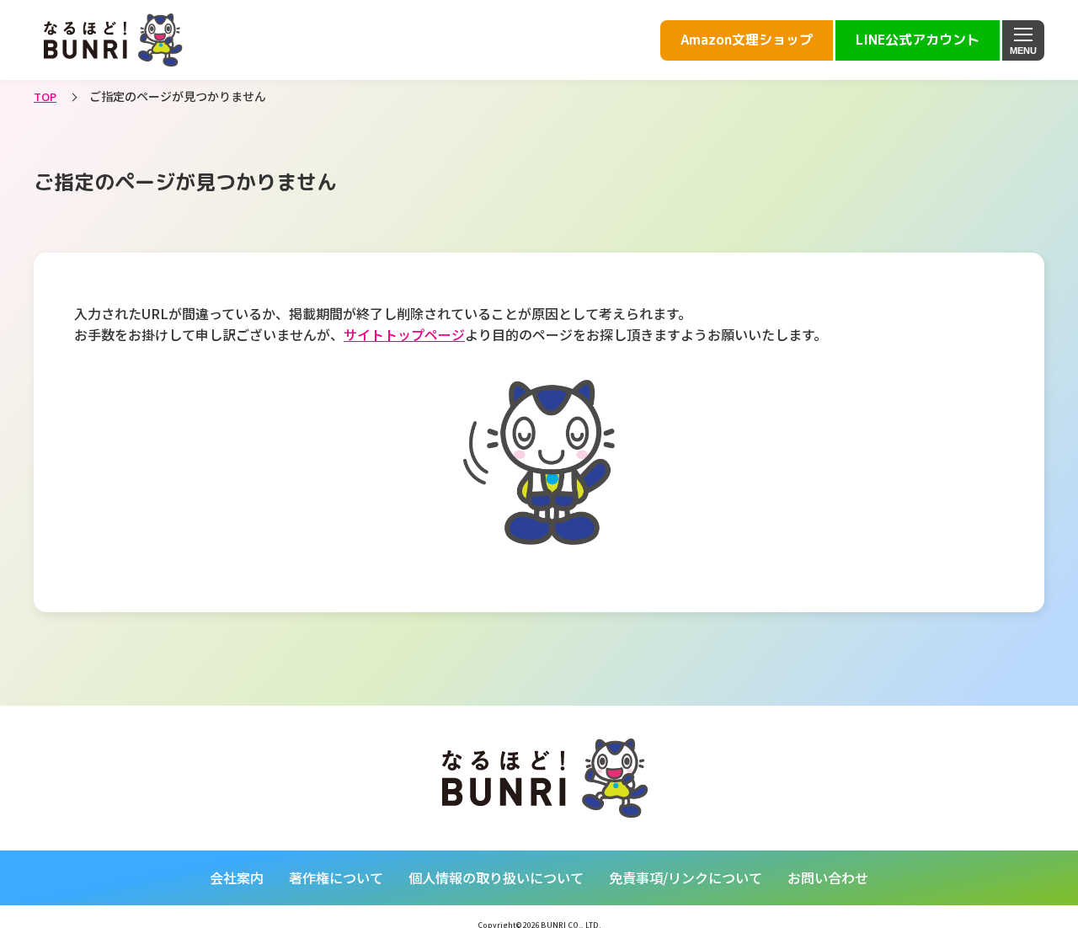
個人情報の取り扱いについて (496, 877)
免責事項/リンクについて (685, 877)
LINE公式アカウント (917, 39)
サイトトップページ (404, 334)
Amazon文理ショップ (746, 39)
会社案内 (237, 877)
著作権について (336, 877)
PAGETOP (966, 691)
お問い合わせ (827, 877)
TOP (45, 96)
